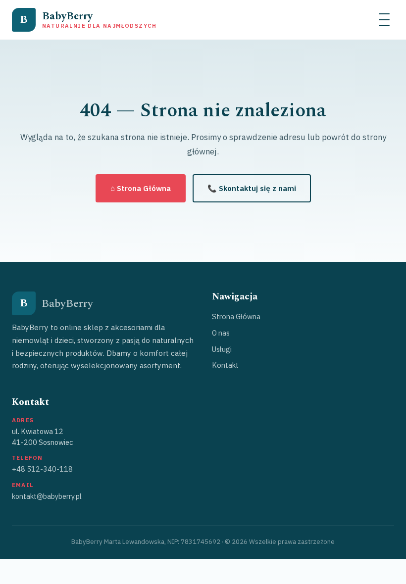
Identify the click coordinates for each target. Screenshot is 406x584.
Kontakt (225, 365)
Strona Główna (236, 316)
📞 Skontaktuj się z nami (251, 188)
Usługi (222, 349)
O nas (221, 333)
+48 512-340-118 (42, 469)
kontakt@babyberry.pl (47, 496)
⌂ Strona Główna (140, 188)
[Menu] (384, 20)
